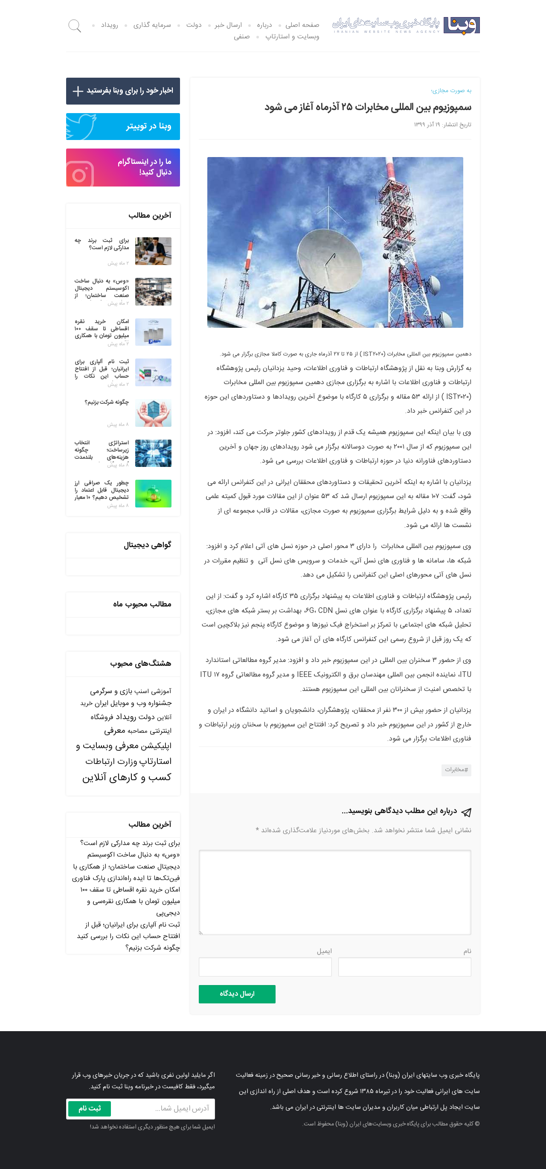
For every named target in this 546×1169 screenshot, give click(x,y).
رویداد (109, 25)
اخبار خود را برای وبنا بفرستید (130, 91)
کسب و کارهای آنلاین (126, 778)
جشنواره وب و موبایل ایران (133, 703)
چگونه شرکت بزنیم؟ (152, 948)
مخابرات (454, 770)
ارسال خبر (228, 25)
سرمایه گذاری (152, 25)
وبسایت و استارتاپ (292, 37)
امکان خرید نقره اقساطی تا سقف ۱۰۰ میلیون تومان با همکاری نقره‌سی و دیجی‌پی (130, 901)
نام (467, 951)
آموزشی (161, 691)
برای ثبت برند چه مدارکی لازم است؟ (130, 843)
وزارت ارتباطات (111, 762)
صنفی (242, 37)
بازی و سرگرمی (111, 691)
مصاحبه (138, 731)
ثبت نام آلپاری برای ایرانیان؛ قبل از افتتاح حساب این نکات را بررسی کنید (128, 930)
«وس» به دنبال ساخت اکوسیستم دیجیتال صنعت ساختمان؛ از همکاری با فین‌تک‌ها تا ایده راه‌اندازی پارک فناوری (126, 866)
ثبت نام (89, 1109)
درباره (264, 25)
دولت (194, 25)
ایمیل (324, 951)
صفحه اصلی (302, 25)
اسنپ (141, 691)
